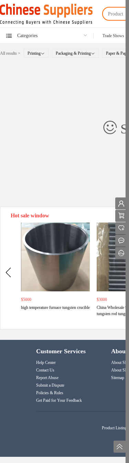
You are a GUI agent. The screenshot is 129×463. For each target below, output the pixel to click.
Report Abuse (47, 377)
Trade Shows (113, 35)
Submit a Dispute (50, 385)
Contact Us (45, 370)
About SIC (120, 362)
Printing (34, 53)
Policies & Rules (49, 392)
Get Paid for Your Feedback (59, 400)
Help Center (46, 362)
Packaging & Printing (73, 53)
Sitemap (117, 377)
